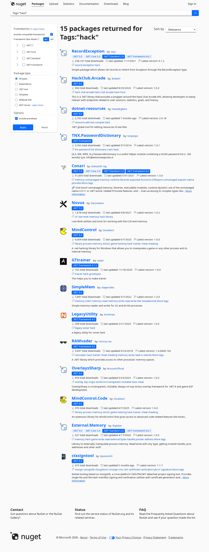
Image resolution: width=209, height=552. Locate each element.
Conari (78, 166)
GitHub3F (97, 166)
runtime (114, 179)
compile (99, 122)
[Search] (195, 13)
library (109, 216)
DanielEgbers (119, 109)
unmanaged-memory (97, 179)
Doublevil (108, 230)
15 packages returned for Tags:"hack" (101, 32)
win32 (106, 243)
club (83, 92)
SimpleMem (83, 287)
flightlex (117, 425)
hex (139, 301)
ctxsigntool (83, 455)
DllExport (157, 179)
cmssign (113, 469)
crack (110, 149)
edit (87, 122)
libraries (124, 179)
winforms (101, 381)
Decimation (97, 203)
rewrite (147, 355)
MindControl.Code (89, 398)
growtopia (95, 273)
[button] (31, 29)
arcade (90, 92)
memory (80, 179)
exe (92, 122)
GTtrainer (81, 260)
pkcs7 (157, 469)
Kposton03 (106, 456)
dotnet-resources (89, 108)
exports (182, 179)
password (84, 149)
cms (120, 469)
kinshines (109, 314)
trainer (137, 243)
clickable (126, 381)
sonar (86, 327)
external (115, 439)
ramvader (80, 355)
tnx (76, 149)
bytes (123, 439)
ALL (46, 39)
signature (166, 469)
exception (88, 65)
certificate (134, 469)
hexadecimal (149, 301)
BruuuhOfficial (115, 368)
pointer (140, 439)
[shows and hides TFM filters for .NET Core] (17, 52)
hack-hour (120, 92)
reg (105, 166)
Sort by (159, 29)
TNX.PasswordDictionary (96, 135)
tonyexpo (132, 135)
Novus (78, 202)
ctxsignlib (89, 469)
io (142, 355)
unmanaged (170, 179)
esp (86, 381)
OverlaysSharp (86, 368)
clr (76, 216)
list (92, 149)
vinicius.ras (105, 341)
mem (88, 301)
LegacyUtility (85, 314)
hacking (122, 243)
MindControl (84, 229)
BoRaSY (116, 78)
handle (131, 439)
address (149, 439)
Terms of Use (98, 537)
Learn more (38, 28)
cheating (153, 243)
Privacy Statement (154, 537)
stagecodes (107, 287)
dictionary (100, 149)
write (121, 301)
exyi (113, 51)
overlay (79, 381)
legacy (78, 327)
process (87, 243)
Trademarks (175, 537)
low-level (83, 216)
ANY (52, 39)
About (84, 537)
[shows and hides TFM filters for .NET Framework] (17, 65)
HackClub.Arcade (88, 78)
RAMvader (82, 341)
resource (80, 122)
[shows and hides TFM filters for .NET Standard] (17, 58)
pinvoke (76, 183)
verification (146, 469)
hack (97, 65)
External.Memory (89, 425)
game (114, 243)
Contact (16, 509)
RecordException (88, 51)
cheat (144, 243)
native (190, 179)
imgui (92, 381)
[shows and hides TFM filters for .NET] (17, 45)
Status (80, 509)
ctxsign (79, 469)
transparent (114, 381)
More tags (87, 183)
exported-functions (141, 179)
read (104, 301)
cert (126, 469)
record (78, 65)
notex (100, 260)
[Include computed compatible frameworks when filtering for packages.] (51, 34)
